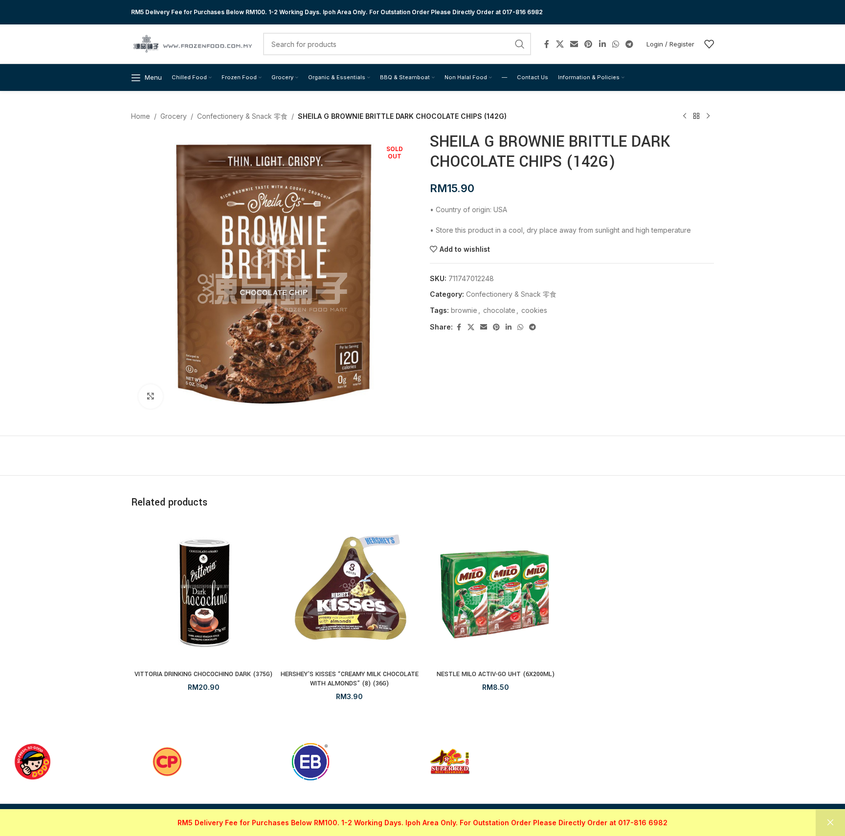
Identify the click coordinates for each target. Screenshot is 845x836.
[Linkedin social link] (602, 44)
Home (140, 116)
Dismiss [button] (830, 823)
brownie (464, 310)
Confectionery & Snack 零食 (242, 116)
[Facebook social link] (547, 44)
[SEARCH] (520, 44)
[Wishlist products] (709, 44)
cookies (534, 310)
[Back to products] (696, 116)
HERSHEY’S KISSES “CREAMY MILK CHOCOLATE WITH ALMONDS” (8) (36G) (350, 679)
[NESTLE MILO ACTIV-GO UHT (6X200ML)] (495, 592)
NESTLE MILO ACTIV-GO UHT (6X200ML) (496, 674)
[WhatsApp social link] (615, 44)
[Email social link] (574, 44)
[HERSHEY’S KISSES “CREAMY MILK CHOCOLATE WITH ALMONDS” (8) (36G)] (349, 592)
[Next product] (708, 116)
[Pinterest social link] (588, 44)
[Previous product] (684, 116)
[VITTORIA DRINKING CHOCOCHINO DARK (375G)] (203, 592)
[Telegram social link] (630, 44)
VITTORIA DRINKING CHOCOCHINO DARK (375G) (203, 674)
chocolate (499, 310)
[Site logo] (192, 43)
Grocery (173, 116)
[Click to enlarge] (150, 396)
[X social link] (560, 44)
